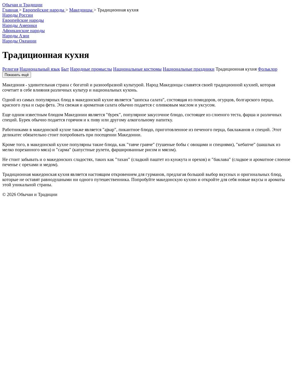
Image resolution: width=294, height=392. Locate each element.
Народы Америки (19, 25)
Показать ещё (17, 75)
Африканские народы (23, 30)
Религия (10, 69)
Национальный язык (40, 69)
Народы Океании (19, 40)
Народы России (17, 15)
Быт (65, 69)
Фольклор (267, 69)
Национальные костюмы (137, 69)
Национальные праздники (188, 69)
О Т (22, 4)
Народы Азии (15, 35)
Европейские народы (23, 20)
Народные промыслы (91, 69)
